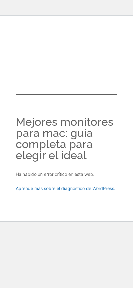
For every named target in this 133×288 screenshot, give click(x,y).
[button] (66, 64)
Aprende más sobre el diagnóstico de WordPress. (65, 188)
